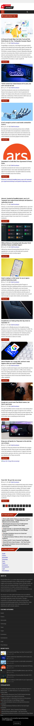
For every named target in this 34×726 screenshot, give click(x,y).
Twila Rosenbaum (15, 43)
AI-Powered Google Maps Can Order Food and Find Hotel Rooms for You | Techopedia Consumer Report (16, 40)
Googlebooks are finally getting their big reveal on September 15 (15, 321)
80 (17, 509)
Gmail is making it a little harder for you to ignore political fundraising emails (15, 279)
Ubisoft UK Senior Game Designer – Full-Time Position (16, 542)
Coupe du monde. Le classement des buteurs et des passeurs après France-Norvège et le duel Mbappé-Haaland (15, 530)
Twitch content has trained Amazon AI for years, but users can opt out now (16, 84)
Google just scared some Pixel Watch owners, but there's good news (15, 403)
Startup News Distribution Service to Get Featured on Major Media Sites (15, 544)
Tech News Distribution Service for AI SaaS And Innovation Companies (14, 534)
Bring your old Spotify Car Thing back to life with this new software (16, 442)
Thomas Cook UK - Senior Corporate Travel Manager (16, 540)
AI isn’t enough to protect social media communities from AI (16, 123)
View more (4, 62)
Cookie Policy (9, 719)
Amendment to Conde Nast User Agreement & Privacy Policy (16, 162)
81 (20, 509)
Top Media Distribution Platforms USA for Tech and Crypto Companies (17, 537)
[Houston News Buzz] (7, 6)
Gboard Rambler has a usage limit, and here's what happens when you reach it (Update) (15, 362)
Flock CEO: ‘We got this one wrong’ (11, 480)
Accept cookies (17, 723)
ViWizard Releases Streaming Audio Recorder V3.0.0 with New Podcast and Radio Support (16, 244)
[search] (27, 12)
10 (10, 509)
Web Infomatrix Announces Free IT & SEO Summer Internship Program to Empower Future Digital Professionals (15, 525)
